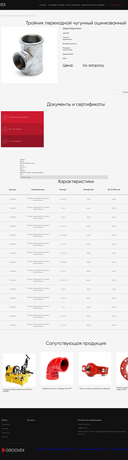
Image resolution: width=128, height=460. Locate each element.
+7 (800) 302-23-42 (115, 5)
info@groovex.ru (83, 428)
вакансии (101, 5)
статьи (67, 5)
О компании (5, 424)
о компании (52, 5)
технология (85, 5)
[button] (42, 5)
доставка (60, 5)
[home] (3, 5)
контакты (93, 5)
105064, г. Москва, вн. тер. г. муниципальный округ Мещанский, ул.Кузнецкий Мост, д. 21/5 (102, 433)
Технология (5, 432)
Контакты (5, 437)
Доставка (5, 428)
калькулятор (75, 5)
